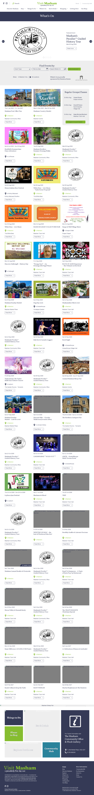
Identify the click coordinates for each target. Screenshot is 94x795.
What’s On (42, 9)
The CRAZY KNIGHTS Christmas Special (70, 611)
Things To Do (31, 9)
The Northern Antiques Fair (72, 417)
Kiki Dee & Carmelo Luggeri (42, 340)
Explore (64, 773)
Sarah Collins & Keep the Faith (15, 688)
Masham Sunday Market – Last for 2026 (13, 418)
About (77, 3)
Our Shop (84, 9)
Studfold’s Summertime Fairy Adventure (13, 150)
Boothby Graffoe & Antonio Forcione (75, 532)
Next (90, 41)
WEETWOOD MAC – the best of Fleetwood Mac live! (42, 533)
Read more (70, 48)
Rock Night (66, 340)
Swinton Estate (65, 79)
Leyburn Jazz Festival (12, 495)
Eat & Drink (52, 9)
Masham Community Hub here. (28, 777)
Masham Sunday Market (13, 303)
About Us (78, 773)
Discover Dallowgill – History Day (16, 264)
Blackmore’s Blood (39, 495)
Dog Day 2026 (38, 303)
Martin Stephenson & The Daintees (74, 688)
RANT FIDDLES (39, 688)
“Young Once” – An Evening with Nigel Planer (42, 265)
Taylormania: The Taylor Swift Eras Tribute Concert (14, 379)
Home (64, 767)
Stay (22, 9)
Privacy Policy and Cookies (11, 789)
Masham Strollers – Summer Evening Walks (41, 150)
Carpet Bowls (78, 97)
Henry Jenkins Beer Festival (14, 188)
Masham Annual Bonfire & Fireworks (17, 571)
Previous (3, 41)
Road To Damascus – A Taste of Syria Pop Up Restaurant (72, 572)
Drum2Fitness (78, 105)
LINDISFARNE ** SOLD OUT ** (44, 456)
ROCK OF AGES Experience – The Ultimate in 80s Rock (72, 265)
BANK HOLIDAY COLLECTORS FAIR (46, 227)
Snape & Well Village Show (71, 227)
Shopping (63, 9)
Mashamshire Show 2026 (71, 303)
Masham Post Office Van (13, 111)
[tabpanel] (47, 41)
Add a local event (74, 69)
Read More (9, 122)
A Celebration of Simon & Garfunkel (74, 649)
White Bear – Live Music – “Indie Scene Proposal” (42, 189)
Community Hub (87, 3)
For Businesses (80, 771)
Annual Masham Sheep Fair (72, 379)
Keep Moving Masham (80, 114)
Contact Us (79, 777)
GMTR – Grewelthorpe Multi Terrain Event (70, 457)
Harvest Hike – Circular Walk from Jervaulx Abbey (42, 418)
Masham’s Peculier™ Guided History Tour (76, 38)
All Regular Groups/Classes (74, 122)
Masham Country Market (42, 111)
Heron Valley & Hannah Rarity (15, 610)
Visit (47, 3)
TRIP (64, 495)
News (77, 775)
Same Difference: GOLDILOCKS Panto (18, 649)
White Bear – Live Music (13, 227)
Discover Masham (12, 9)
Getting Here (74, 9)
